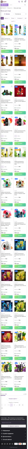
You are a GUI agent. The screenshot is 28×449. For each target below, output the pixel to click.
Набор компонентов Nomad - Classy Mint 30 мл (6, 193)
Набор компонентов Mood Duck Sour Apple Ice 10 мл (20, 316)
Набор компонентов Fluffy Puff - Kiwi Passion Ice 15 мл (19, 40)
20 (19, 404)
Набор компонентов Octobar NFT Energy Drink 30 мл (20, 224)
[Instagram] (2, 444)
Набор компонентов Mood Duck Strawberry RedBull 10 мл (6, 347)
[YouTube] (12, 444)
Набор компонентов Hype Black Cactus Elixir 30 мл (6, 378)
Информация (6, 430)
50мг (2, 166)
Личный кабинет (7, 439)
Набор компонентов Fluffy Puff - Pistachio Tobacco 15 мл (6, 70)
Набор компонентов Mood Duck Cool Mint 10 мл (19, 255)
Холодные (20, 18)
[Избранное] (22, 1)
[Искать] (25, 5)
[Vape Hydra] (4, 1)
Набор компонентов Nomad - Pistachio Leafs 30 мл (19, 193)
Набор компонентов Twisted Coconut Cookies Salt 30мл (6, 255)
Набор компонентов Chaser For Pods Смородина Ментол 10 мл (7, 101)
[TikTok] (10, 444)
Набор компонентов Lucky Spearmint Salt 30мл (19, 163)
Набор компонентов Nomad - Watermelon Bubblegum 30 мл (5, 224)
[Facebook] (7, 444)
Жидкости (9, 8)
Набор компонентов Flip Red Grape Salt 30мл (19, 131)
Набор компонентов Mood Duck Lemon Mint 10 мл (20, 285)
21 (22, 404)
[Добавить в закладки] (12, 25)
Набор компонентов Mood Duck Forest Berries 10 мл (6, 285)
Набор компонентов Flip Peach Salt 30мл (6, 131)
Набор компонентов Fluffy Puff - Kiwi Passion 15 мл (6, 40)
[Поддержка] (19, 1)
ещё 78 (12, 21)
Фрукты (7, 18)
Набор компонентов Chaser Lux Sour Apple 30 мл (19, 101)
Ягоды (13, 18)
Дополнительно (7, 436)
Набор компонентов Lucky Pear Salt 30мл (6, 162)
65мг (6, 166)
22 (2, 408)
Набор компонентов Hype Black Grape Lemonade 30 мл (19, 378)
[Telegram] (5, 444)
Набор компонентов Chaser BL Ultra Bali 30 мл (20, 70)
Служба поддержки (8, 433)
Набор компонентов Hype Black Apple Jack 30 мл (20, 347)
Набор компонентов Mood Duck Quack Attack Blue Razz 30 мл (6, 316)
